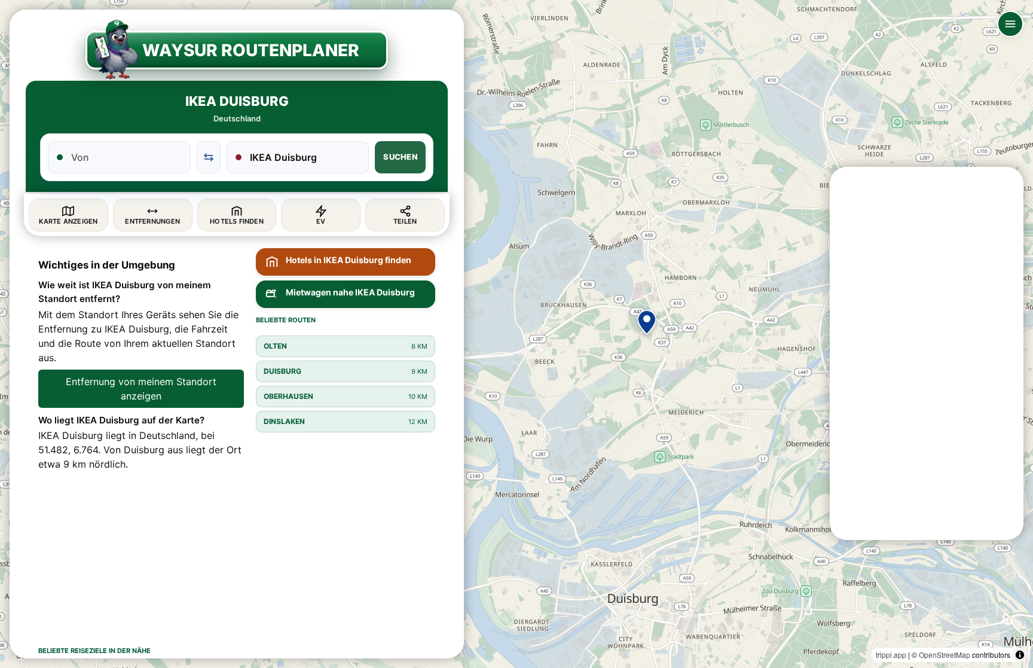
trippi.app (891, 654)
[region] (516, 334)
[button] (647, 322)
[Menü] (1010, 24)
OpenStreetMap (944, 654)
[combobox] (126, 157)
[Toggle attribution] (1020, 655)
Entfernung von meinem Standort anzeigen (141, 389)
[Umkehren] (209, 157)
